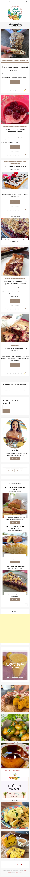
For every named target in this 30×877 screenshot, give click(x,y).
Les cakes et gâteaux (15, 345)
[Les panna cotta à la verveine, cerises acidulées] (15, 109)
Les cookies (17, 62)
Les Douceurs (22, 62)
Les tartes (22, 278)
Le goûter (18, 60)
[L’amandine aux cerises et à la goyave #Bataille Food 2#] (15, 261)
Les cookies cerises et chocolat (15, 67)
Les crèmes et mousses (17, 126)
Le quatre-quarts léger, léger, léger (15, 488)
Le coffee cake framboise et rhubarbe (15, 240)
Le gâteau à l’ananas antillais (15, 527)
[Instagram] (26, 710)
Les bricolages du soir (10, 62)
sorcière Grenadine (5, 139)
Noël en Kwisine (16, 163)
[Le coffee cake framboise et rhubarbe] (15, 229)
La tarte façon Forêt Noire (15, 166)
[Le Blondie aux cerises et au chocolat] (15, 328)
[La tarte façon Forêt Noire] (15, 180)
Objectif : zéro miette (21, 291)
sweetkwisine (15, 697)
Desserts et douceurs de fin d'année (8, 60)
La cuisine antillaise (9, 278)
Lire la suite (15, 458)
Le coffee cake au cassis (15, 566)
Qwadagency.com (18, 872)
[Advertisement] (15, 628)
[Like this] (24, 90)
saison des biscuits (12, 75)
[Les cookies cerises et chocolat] (15, 43)
